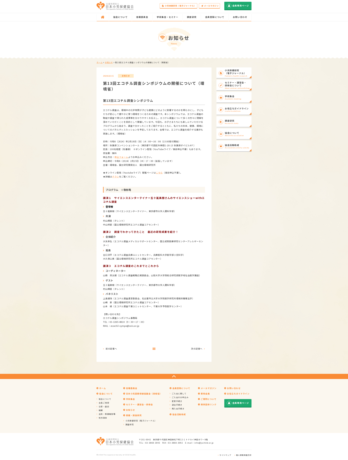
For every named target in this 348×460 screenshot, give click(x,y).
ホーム (99, 62)
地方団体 (103, 417)
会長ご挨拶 (104, 402)
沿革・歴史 (104, 406)
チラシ (115, 176)
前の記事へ (111, 348)
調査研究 (129, 424)
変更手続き (177, 401)
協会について (105, 399)
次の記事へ (196, 348)
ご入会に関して (179, 393)
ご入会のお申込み (180, 397)
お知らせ (109, 62)
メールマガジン (211, 5)
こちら (159, 172)
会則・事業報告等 (107, 414)
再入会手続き (178, 408)
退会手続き (177, 404)
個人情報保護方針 (243, 455)
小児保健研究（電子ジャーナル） (180, 5)
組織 (101, 410)
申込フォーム (121, 157)
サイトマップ (225, 455)
